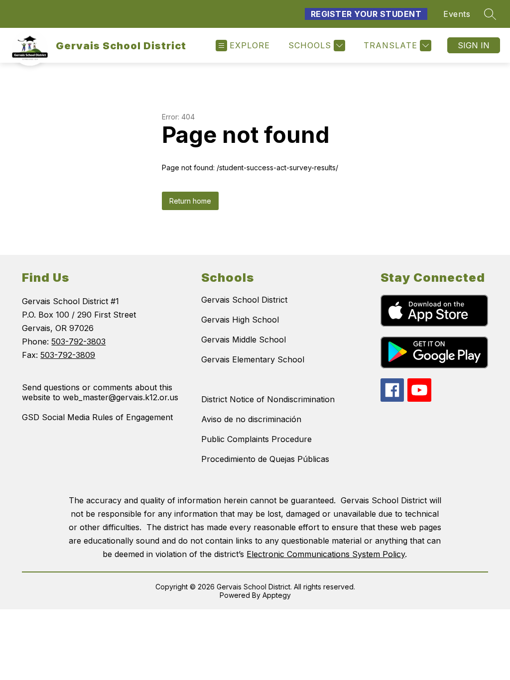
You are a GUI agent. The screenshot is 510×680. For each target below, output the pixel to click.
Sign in (474, 45)
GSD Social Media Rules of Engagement (97, 417)
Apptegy (276, 595)
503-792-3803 (78, 341)
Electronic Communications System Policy (326, 554)
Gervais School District (244, 300)
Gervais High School (240, 320)
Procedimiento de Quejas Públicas (265, 459)
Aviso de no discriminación (251, 419)
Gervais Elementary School (252, 359)
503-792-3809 (67, 355)
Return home (190, 201)
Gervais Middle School (243, 339)
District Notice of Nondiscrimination (268, 399)
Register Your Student (366, 14)
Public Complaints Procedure (256, 439)
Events (456, 14)
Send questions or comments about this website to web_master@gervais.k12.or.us (100, 392)
